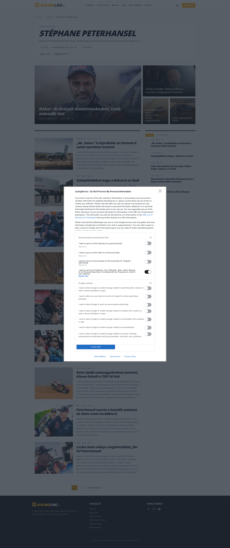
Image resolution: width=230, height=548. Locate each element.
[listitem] (115, 237)
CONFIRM (96, 347)
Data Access (115, 356)
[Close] (161, 191)
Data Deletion (100, 356)
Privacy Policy (130, 356)
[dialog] (115, 274)
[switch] (148, 243)
